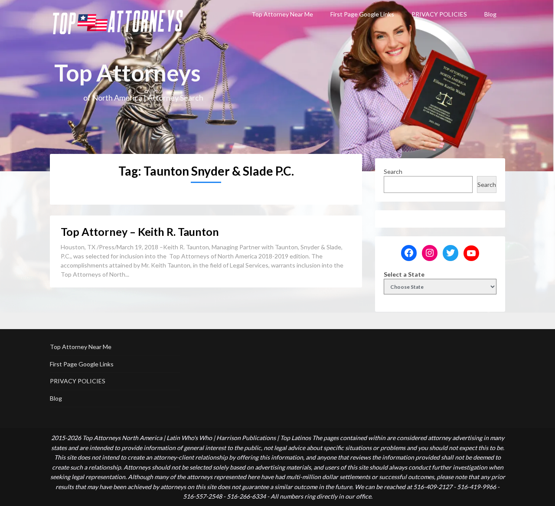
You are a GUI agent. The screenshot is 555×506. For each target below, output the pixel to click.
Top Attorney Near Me (282, 14)
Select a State (404, 274)
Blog (490, 14)
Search (393, 171)
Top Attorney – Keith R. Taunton (140, 231)
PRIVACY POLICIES (439, 14)
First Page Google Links (362, 14)
